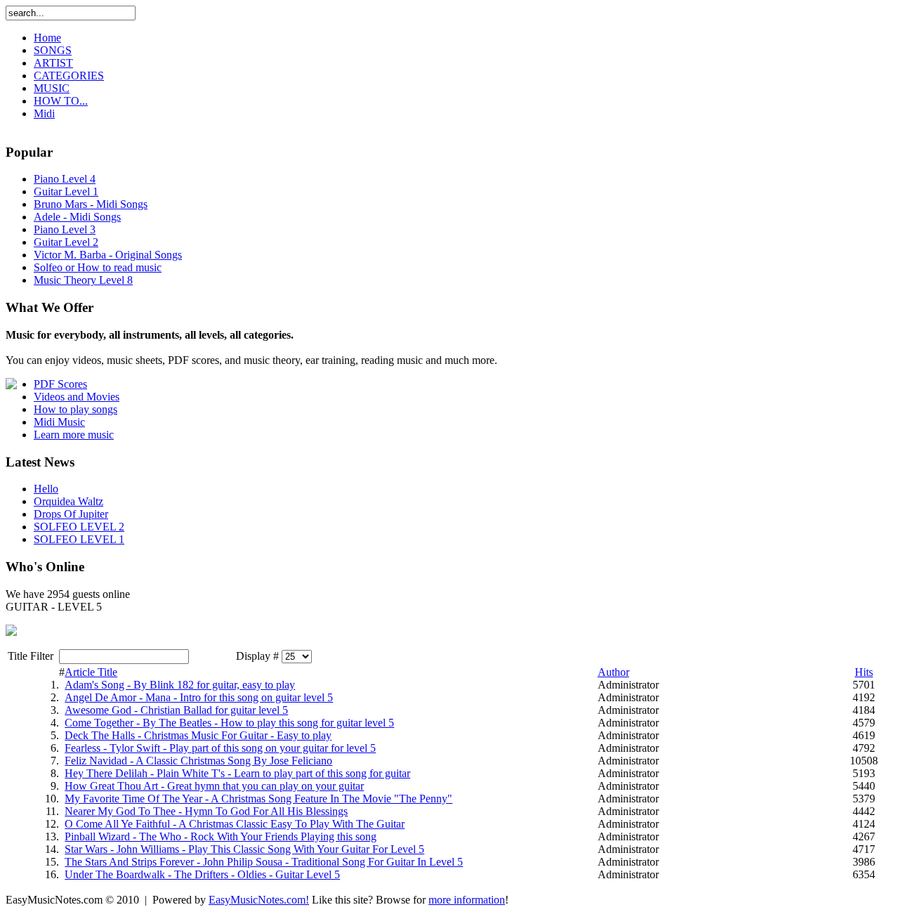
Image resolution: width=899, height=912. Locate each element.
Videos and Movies (76, 397)
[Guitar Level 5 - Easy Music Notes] (11, 632)
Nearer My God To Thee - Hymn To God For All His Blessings (206, 811)
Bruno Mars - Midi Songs (90, 204)
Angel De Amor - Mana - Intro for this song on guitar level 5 (199, 697)
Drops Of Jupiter (71, 514)
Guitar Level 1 (66, 191)
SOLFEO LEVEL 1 (79, 539)
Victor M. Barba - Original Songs (108, 255)
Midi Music (59, 422)
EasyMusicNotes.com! (259, 900)
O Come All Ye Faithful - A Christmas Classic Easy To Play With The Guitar (235, 824)
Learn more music (74, 435)
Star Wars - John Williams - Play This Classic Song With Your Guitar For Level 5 (244, 849)
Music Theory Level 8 (83, 280)
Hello (46, 489)
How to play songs (75, 409)
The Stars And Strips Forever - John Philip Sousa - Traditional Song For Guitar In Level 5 (264, 862)
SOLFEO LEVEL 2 (79, 527)
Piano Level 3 (65, 229)
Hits (864, 672)
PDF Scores (60, 384)
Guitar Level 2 (66, 242)
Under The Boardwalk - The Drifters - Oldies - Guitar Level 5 (202, 874)
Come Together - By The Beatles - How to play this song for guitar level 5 (229, 723)
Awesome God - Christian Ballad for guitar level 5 (176, 710)
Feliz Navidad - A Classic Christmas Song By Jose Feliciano (198, 761)
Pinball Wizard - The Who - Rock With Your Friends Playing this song (220, 836)
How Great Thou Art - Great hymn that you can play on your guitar (214, 786)
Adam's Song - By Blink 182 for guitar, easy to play (180, 685)
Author (613, 672)
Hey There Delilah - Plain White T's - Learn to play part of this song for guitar (237, 773)
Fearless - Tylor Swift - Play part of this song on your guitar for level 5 (220, 748)
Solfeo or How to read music (98, 267)
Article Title (91, 672)
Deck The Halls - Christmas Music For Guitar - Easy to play (198, 735)
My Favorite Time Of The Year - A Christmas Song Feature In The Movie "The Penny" (258, 798)
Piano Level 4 (65, 179)
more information (466, 900)
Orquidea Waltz (68, 501)
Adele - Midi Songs (77, 217)
